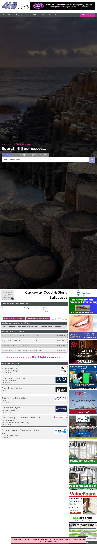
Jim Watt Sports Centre (9, 346)
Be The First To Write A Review (39, 318)
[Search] (92, 160)
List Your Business (87, 15)
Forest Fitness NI (9, 368)
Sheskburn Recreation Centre (11, 351)
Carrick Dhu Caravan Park (10, 336)
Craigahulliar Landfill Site (10, 341)
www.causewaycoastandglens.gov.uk (23, 308)
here (41, 541)
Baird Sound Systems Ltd (13, 378)
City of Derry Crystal (11, 407)
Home (5, 15)
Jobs (29, 15)
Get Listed (43, 15)
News (59, 15)
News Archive (67, 15)
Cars (25, 15)
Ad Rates (36, 15)
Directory (11, 15)
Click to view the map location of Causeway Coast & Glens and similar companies (31, 327)
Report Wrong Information (15, 318)
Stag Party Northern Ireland (14, 398)
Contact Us (52, 15)
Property (19, 15)
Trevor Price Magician (12, 388)
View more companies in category (34, 357)
